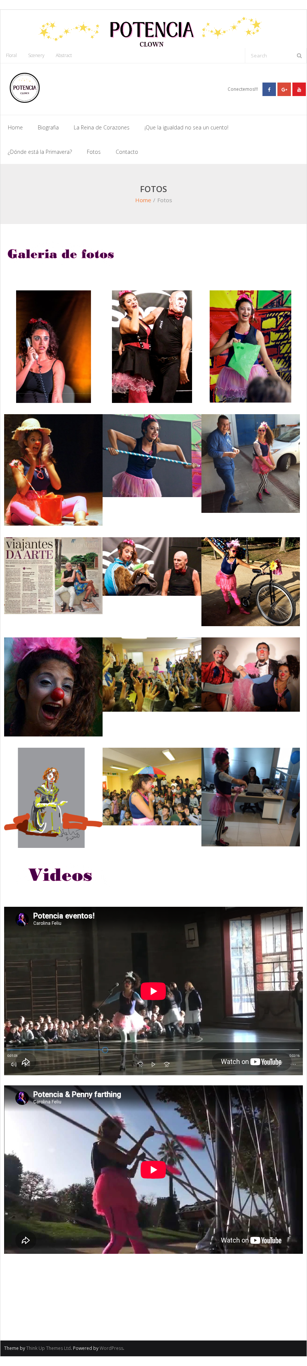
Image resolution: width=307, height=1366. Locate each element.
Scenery (36, 55)
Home (15, 127)
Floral (11, 55)
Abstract (64, 55)
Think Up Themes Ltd (48, 1348)
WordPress (111, 1348)
